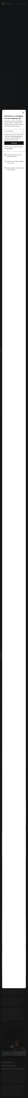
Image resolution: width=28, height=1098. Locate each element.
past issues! (9, 148)
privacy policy (16, 136)
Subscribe (14, 143)
